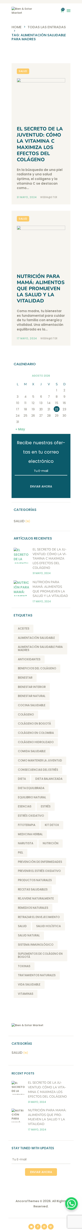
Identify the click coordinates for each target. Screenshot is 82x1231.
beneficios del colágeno (37, 668)
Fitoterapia (26, 825)
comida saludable (32, 751)
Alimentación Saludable (36, 638)
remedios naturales (33, 908)
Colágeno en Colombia (36, 733)
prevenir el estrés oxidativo (39, 871)
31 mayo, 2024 (27, 197)
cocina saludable (31, 705)
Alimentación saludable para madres (40, 648)
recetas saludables (33, 889)
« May (20, 429)
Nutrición (50, 843)
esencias (24, 806)
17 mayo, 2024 (27, 338)
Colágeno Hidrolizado (36, 742)
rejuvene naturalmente (36, 899)
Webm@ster (48, 197)
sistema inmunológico (35, 945)
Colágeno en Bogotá (34, 724)
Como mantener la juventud (40, 760)
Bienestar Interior (32, 687)
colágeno (26, 715)
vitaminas (25, 994)
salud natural (29, 935)
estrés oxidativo (31, 816)
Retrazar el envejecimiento (39, 917)
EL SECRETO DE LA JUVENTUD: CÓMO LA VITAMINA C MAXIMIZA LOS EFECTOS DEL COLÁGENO (40, 144)
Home (17, 27)
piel (20, 853)
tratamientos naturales (37, 975)
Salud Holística (48, 926)
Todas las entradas (47, 27)
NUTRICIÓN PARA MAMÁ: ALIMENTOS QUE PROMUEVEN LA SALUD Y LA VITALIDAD (41, 288)
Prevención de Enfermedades (40, 862)
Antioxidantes (29, 659)
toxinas (24, 966)
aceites (23, 629)
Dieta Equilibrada (31, 788)
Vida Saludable (29, 985)
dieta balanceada (48, 779)
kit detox (52, 825)
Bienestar (25, 678)
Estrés (45, 806)
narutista (25, 843)
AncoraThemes (27, 1201)
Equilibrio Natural (32, 797)
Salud (23, 71)
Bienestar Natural (31, 696)
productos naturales (35, 880)
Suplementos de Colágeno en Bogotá (40, 955)
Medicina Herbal (30, 834)
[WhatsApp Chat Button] (71, 1203)
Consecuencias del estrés (38, 770)
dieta (22, 779)
